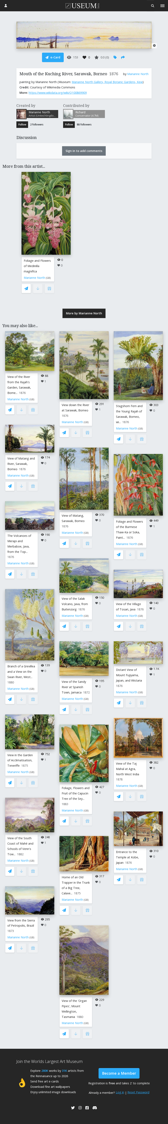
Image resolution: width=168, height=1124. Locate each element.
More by (84, 313)
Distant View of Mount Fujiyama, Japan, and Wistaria (129, 675)
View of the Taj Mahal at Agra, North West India (127, 769)
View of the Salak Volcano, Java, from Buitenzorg (75, 604)
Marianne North (138, 74)
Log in (120, 1092)
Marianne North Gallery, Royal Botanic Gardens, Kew (107, 82)
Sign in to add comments (84, 151)
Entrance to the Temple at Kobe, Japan (127, 857)
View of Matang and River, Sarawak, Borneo (21, 463)
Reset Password (138, 1092)
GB (48, 278)
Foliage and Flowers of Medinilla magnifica (37, 266)
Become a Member (119, 1073)
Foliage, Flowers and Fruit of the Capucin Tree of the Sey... (76, 793)
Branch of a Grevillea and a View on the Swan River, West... (21, 671)
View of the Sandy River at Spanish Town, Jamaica (74, 687)
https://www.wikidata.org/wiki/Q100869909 (58, 93)
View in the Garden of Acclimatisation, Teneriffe (20, 760)
